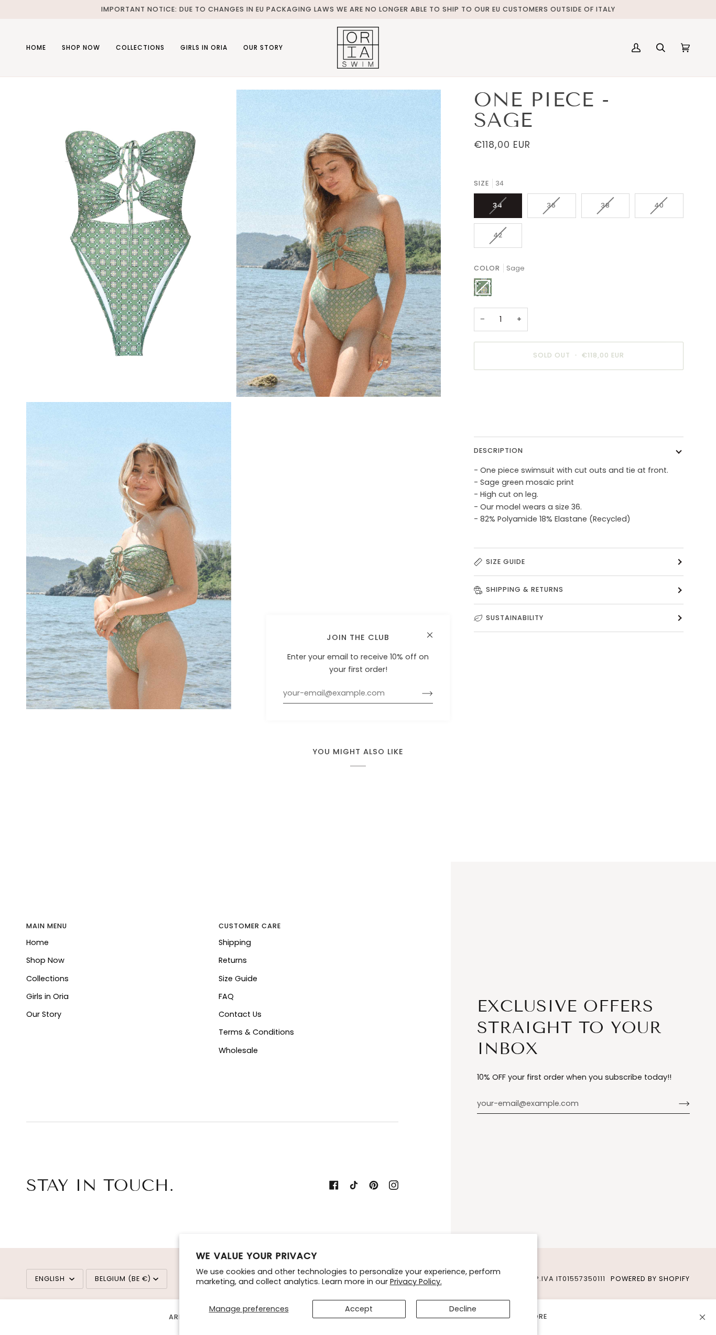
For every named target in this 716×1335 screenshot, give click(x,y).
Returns (233, 960)
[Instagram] (393, 1185)
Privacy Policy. (416, 1281)
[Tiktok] (354, 1185)
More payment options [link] (517, 419)
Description (498, 450)
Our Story (43, 1014)
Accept (359, 1309)
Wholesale (238, 1050)
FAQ (226, 996)
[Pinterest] (373, 1185)
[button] (81, 48)
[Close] (702, 1317)
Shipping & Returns (524, 589)
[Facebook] (334, 1185)
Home (37, 942)
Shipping (235, 942)
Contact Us (240, 1014)
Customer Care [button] (250, 925)
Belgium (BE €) (123, 1278)
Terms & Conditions (256, 1032)
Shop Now (45, 960)
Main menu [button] (46, 925)
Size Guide (505, 561)
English (51, 1278)
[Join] (676, 1103)
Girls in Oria (47, 996)
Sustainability (515, 617)
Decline (462, 1309)
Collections (47, 978)
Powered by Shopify (650, 1278)
